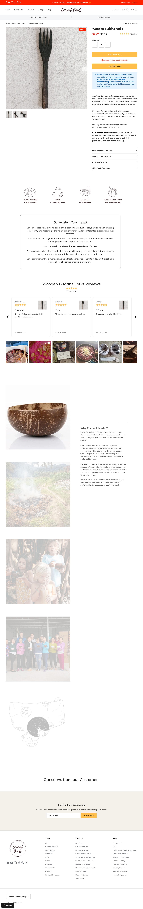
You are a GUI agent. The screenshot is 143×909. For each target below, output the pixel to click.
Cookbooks (50, 868)
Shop (8, 10)
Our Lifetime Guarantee (102, 151)
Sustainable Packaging (85, 857)
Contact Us (117, 843)
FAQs (115, 847)
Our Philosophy (82, 850)
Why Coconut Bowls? (101, 156)
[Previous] (8, 317)
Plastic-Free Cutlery (18, 24)
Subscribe (89, 815)
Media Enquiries (119, 875)
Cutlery (48, 871)
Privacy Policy (118, 868)
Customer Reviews (83, 854)
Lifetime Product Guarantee (124, 850)
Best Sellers (50, 850)
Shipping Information (101, 168)
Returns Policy (119, 861)
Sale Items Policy (120, 871)
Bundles (48, 854)
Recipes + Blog (45, 10)
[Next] (134, 317)
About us (30, 10)
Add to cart (115, 55)
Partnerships (80, 871)
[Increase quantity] (108, 45)
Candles (48, 864)
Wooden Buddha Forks (35, 24)
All (46, 843)
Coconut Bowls (51, 847)
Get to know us (81, 847)
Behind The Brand (82, 864)
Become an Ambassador (85, 868)
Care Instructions (99, 162)
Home (8, 24)
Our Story (79, 843)
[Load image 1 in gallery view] (46, 68)
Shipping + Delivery (121, 857)
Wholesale (18, 10)
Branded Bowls (81, 875)
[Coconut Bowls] (71, 10)
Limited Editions (52, 875)
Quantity (96, 40)
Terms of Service (120, 864)
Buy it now (115, 66)
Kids (47, 857)
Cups (47, 861)
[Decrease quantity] (95, 45)
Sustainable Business (84, 861)
